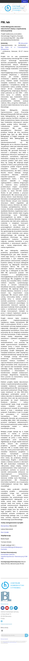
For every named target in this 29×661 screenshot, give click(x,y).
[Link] (11, 608)
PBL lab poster (23, 43)
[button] (2, 630)
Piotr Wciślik (5, 532)
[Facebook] (2, 608)
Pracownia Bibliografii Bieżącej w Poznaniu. (11, 548)
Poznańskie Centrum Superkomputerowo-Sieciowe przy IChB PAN (14, 556)
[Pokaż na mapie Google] (2, 621)
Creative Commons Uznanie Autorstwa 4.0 (10, 642)
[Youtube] (7, 608)
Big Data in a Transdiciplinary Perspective (14, 48)
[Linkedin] (16, 608)
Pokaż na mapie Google (6, 624)
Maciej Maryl (5, 526)
